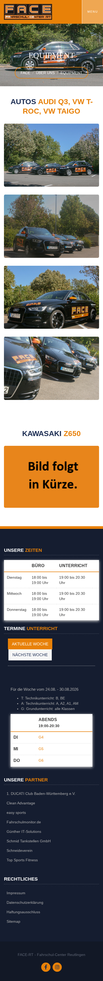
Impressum (16, 893)
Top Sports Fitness (22, 860)
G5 (41, 749)
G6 (41, 760)
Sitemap (13, 921)
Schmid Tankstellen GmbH (29, 841)
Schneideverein (19, 850)
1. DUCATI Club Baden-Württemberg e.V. (41, 793)
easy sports (16, 812)
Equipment (71, 73)
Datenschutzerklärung (25, 902)
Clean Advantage (21, 803)
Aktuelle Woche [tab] (30, 644)
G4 (41, 737)
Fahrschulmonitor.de (24, 822)
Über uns (45, 73)
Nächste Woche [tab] (30, 655)
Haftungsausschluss (23, 912)
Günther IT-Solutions (24, 831)
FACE (25, 73)
